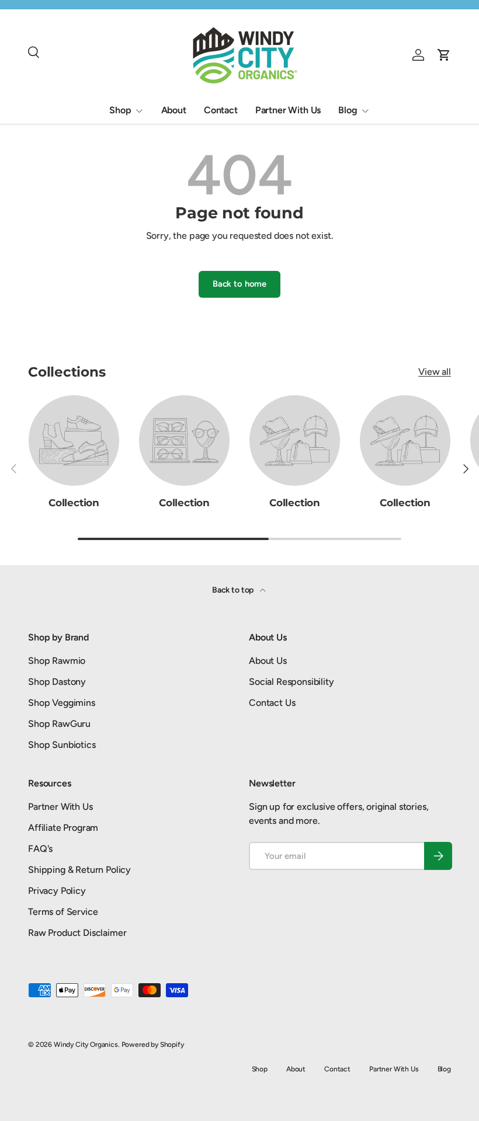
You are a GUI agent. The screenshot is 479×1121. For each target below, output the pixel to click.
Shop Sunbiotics (62, 744)
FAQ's (40, 848)
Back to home (239, 283)
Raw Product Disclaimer (77, 932)
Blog (444, 1069)
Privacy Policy (57, 890)
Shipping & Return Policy (79, 869)
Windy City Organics (86, 1044)
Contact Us (272, 702)
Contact (221, 110)
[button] (444, 55)
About (173, 110)
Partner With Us (288, 110)
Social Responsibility (291, 681)
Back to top (233, 590)
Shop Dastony (57, 681)
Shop (260, 1069)
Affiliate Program (63, 827)
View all (434, 371)
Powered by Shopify (153, 1044)
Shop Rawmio (56, 660)
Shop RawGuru (59, 723)
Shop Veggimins (61, 702)
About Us (268, 660)
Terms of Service (63, 911)
